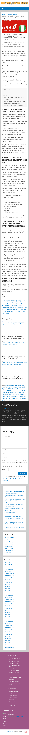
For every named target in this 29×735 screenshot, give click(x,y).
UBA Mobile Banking (12, 396)
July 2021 (7, 610)
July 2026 (7, 562)
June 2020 (8, 638)
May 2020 (7, 640)
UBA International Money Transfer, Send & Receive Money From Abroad (13, 377)
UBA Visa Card (6, 305)
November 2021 (9, 601)
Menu (2, 8)
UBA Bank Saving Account (15, 391)
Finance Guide (9, 385)
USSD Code (8, 552)
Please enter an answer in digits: (12, 466)
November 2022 (9, 575)
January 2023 (8, 571)
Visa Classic (10, 311)
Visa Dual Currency (20, 311)
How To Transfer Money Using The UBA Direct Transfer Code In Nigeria (14, 102)
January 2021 (8, 623)
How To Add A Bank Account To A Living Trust (14, 683)
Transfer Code (7, 42)
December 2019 (9, 647)
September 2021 (9, 606)
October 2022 (8, 577)
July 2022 (7, 584)
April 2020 (7, 642)
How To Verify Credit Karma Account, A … (15, 713)
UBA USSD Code (16, 398)
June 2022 (7, 586)
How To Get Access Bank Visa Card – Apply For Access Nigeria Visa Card (13, 337)
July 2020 (7, 636)
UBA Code (18, 392)
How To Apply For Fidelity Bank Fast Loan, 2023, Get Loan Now (13, 357)
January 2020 (8, 645)
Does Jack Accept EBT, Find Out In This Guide (14, 665)
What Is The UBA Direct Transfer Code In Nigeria (14, 94)
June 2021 (7, 612)
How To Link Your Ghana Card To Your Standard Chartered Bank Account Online (15, 500)
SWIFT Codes (9, 546)
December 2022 (9, 573)
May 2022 (7, 588)
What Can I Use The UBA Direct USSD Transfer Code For (14, 98)
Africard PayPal (20, 300)
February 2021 (9, 621)
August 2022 (8, 582)
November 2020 (9, 627)
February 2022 (9, 595)
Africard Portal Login (8, 302)
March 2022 (8, 593)
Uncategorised (9, 550)
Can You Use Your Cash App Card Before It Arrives (15, 677)
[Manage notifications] (26, 732)
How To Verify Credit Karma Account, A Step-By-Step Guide (14, 660)
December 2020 (9, 625)
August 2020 (8, 634)
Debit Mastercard (18, 307)
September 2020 (9, 632)
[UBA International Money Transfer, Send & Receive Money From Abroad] (14, 368)
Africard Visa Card (16, 305)
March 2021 (8, 619)
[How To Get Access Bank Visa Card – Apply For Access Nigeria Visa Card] (14, 328)
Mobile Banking (9, 542)
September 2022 (9, 580)
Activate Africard (20, 302)
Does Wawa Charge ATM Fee (13, 516)
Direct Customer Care (8, 300)
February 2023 (9, 569)
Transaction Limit (7, 307)
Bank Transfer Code (18, 733)
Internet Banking (13, 44)
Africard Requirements (9, 304)
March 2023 (8, 567)
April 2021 (7, 616)
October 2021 (8, 603)
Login (6, 539)
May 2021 (7, 614)
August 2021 (8, 608)
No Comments (7, 48)
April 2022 (7, 590)
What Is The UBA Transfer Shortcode (13, 105)
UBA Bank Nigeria (13, 387)
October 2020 (8, 629)
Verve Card (5, 313)
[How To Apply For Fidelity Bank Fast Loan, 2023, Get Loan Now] (14, 348)
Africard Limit (20, 304)
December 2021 (9, 599)
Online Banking (11, 46)
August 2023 (8, 564)
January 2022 (8, 597)
